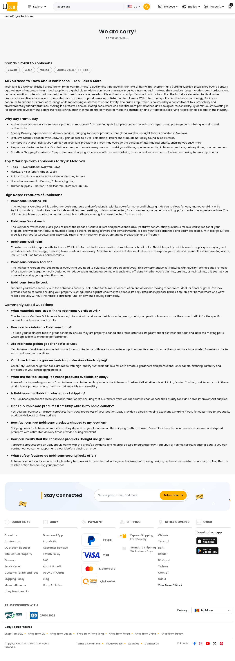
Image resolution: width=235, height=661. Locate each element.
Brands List (50, 541)
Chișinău (163, 535)
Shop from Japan (61, 633)
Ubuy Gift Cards (53, 573)
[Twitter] (215, 644)
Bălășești (164, 560)
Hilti (85, 70)
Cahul (162, 579)
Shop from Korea (119, 633)
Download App (53, 535)
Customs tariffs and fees (21, 573)
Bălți (161, 548)
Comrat (163, 573)
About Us (11, 535)
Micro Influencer (15, 585)
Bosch (28, 70)
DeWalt (12, 70)
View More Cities (169, 585)
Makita (44, 70)
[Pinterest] (221, 644)
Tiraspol (163, 541)
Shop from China (145, 633)
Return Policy (51, 554)
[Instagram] (201, 644)
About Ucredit (52, 566)
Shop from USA (14, 633)
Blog (46, 579)
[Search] (146, 6)
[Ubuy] (10, 6)
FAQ (45, 560)
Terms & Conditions (88, 643)
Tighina (163, 566)
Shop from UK (36, 633)
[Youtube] (208, 644)
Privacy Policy (114, 643)
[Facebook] (195, 644)
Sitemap (10, 560)
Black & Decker (66, 70)
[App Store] (207, 542)
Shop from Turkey (172, 633)
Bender (163, 554)
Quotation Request (17, 548)
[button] (168, 6)
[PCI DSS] (13, 615)
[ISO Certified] (40, 615)
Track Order (13, 566)
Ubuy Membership (17, 591)
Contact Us (12, 541)
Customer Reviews (55, 548)
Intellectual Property (18, 554)
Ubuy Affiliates (52, 585)
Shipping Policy (14, 579)
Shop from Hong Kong (90, 633)
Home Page (12, 16)
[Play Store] (207, 552)
